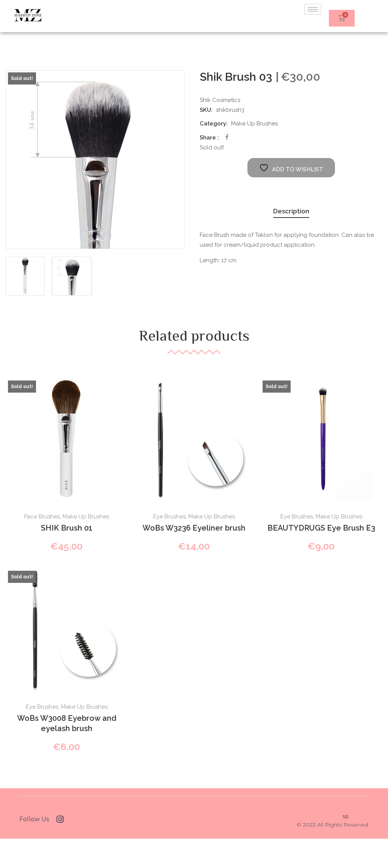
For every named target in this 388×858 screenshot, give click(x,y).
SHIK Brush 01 (66, 527)
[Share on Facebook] (227, 137)
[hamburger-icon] (312, 9)
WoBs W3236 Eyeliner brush (194, 527)
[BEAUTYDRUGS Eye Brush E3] (321, 439)
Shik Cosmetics (220, 100)
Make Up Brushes (254, 123)
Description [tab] (291, 211)
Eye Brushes (169, 516)
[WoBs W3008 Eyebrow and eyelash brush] (67, 629)
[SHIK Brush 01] (67, 439)
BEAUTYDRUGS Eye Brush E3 (321, 527)
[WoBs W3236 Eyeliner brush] (194, 439)
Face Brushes (42, 516)
